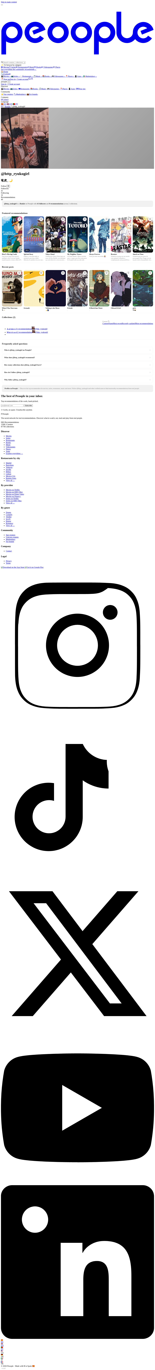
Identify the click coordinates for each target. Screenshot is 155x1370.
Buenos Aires (11, 478)
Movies (6, 67)
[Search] (29, 79)
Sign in (12, 79)
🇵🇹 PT (15, 104)
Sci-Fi (8, 519)
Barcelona (10, 465)
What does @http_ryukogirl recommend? (77, 357)
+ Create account (21, 79)
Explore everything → (14, 453)
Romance (9, 523)
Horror (8, 521)
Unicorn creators (12, 537)
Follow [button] (3, 186)
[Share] (8, 186)
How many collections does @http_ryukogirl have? (77, 365)
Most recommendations (144, 323)
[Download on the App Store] (13, 567)
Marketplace (90, 76)
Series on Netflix (12, 499)
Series (13, 67)
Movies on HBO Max (14, 492)
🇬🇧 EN (9, 104)
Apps (79, 76)
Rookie (7, 106)
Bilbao (8, 472)
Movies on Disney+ (13, 496)
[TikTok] (77, 876)
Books (38, 67)
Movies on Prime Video (15, 494)
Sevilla (8, 470)
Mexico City (10, 476)
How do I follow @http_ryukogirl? (77, 372)
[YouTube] (77, 1184)
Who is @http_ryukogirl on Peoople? (77, 350)
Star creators (10, 535)
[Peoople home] (77, 60)
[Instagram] (77, 721)
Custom (105, 321)
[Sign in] (32, 79)
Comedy (9, 515)
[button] (77, 189)
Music (31, 67)
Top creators (7, 94)
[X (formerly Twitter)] (77, 1030)
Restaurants (22, 67)
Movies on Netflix (13, 490)
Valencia (9, 467)
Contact (4, 99)
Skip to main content (9, 2)
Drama (8, 512)
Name (110, 323)
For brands (32, 94)
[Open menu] (2, 4)
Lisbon (8, 474)
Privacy (9, 561)
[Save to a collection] (19, 219)
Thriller (9, 517)
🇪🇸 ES (3, 104)
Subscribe (28, 405)
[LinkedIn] (77, 1338)
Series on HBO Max (14, 501)
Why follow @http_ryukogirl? (77, 379)
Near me (81, 89)
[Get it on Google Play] (34, 567)
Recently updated (128, 323)
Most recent (117, 323)
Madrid (8, 463)
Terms (8, 563)
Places (57, 67)
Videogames (48, 67)
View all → (10, 480)
